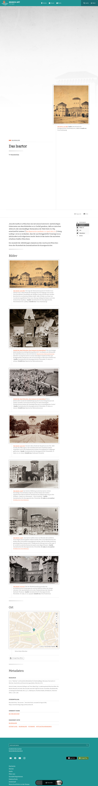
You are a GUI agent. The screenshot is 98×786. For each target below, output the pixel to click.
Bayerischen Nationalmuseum (45, 354)
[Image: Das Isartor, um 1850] (71, 104)
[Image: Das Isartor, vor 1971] (34, 569)
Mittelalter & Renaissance (44, 726)
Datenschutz (13, 779)
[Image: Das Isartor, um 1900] (34, 429)
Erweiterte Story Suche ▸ (15, 749)
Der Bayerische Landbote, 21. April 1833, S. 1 (41, 231)
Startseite (12, 766)
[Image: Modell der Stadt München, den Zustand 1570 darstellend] (34, 328)
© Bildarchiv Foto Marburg (21, 500)
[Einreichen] (87, 745)
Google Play (84, 758)
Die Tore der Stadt (14, 714)
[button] (85, 3)
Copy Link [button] (78, 214)
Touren (52, 3)
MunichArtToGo (15, 154)
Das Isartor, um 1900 (19, 446)
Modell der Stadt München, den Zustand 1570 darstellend (29, 350)
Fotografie (31, 726)
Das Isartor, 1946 (18, 491)
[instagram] (24, 758)
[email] (10, 758)
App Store (72, 758)
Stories (45, 3)
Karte (59, 3)
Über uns (12, 774)
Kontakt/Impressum (16, 776)
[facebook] (15, 758)
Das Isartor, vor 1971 (19, 586)
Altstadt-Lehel (13, 726)
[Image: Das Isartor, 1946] (34, 474)
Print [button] (87, 214)
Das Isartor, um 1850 (62, 126)
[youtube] (20, 758)
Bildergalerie (16, 140)
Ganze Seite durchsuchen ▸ (16, 751)
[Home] (10, 3)
